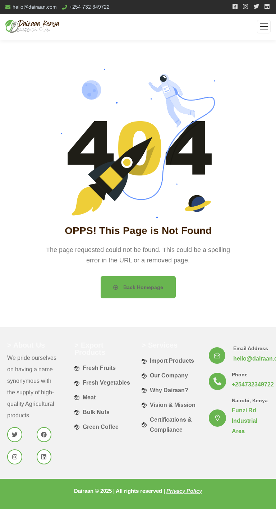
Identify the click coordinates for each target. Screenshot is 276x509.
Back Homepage (142, 287)
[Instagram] (14, 456)
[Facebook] (44, 434)
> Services (160, 345)
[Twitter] (14, 434)
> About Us (26, 345)
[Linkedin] (44, 456)
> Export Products (89, 348)
